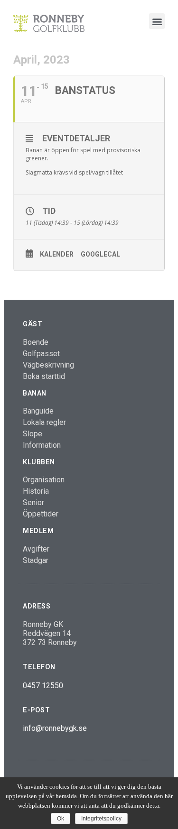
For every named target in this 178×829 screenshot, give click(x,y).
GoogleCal (100, 254)
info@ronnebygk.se (55, 728)
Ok (60, 818)
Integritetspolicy (101, 818)
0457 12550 (43, 685)
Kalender (57, 254)
